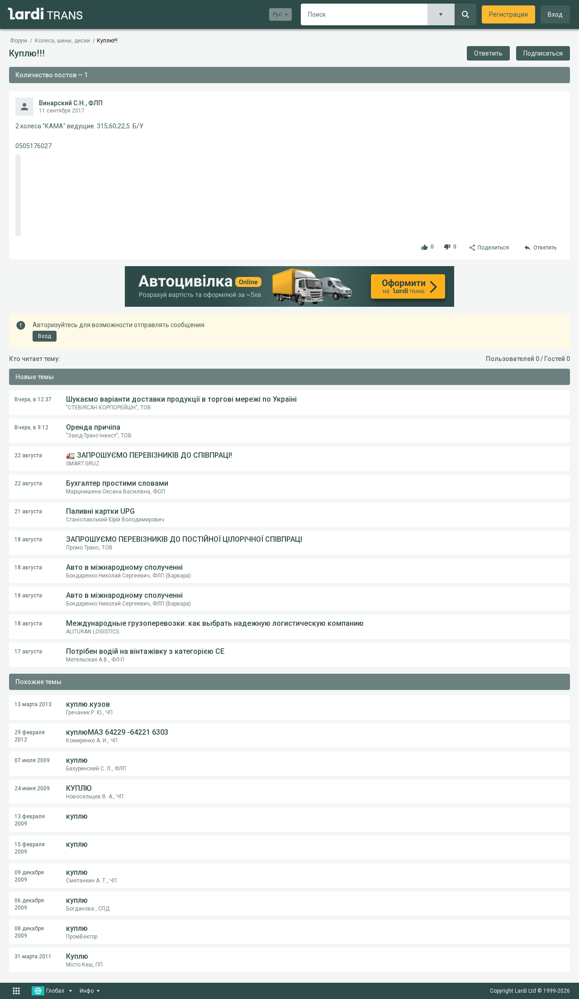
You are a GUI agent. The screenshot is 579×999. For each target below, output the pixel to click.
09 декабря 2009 (29, 876)
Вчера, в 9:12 (31, 427)
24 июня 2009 (32, 788)
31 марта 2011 (33, 956)
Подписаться (543, 53)
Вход (555, 14)
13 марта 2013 (33, 704)
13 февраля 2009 (29, 820)
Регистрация (508, 14)
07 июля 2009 (32, 760)
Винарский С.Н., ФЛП (71, 103)
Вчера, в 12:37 (33, 399)
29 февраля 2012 (29, 736)
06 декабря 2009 (29, 904)
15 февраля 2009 (29, 848)
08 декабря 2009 (29, 932)
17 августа (28, 651)
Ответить (488, 53)
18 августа (28, 539)
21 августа (28, 511)
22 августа (28, 455)
